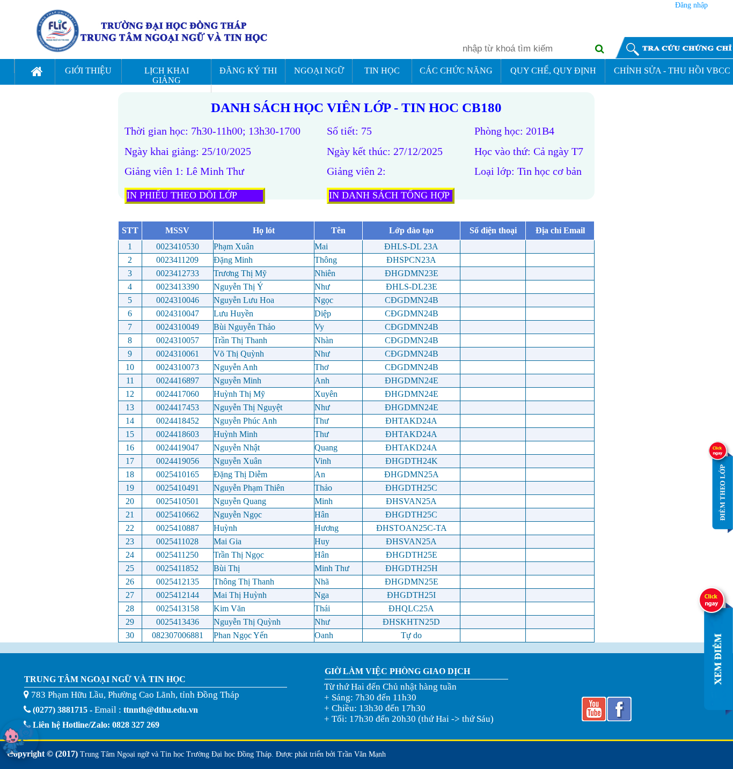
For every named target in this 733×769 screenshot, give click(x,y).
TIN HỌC (382, 70)
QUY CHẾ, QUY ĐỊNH (553, 70)
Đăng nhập (691, 4)
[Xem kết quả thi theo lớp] (719, 530)
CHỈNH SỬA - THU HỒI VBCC (672, 70)
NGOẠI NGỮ (319, 70)
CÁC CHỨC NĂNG (456, 70)
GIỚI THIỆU (88, 70)
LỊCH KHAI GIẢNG (166, 75)
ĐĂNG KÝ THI (248, 70)
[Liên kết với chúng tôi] (593, 718)
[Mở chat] (19, 739)
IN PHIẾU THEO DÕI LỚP (182, 195)
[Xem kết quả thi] (714, 712)
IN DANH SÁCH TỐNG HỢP (389, 195)
